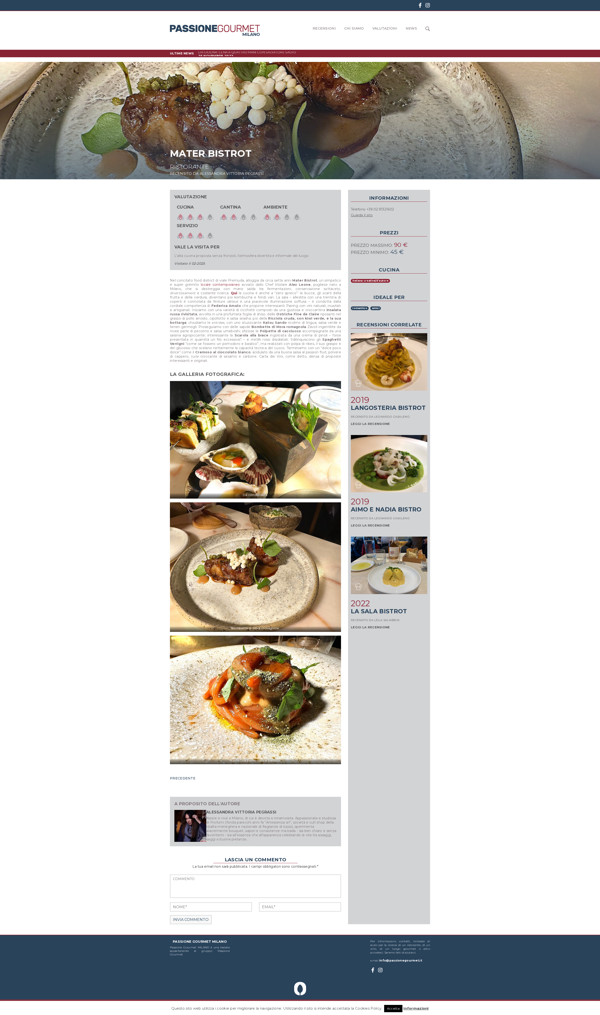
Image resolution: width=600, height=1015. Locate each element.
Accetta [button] (393, 1008)
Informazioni (416, 1008)
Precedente (182, 778)
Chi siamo (354, 28)
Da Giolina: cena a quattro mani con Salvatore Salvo (247, 53)
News (411, 28)
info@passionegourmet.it (400, 960)
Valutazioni (384, 28)
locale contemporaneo (220, 284)
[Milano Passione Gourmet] (215, 30)
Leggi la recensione (370, 424)
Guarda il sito (362, 215)
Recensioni (324, 28)
